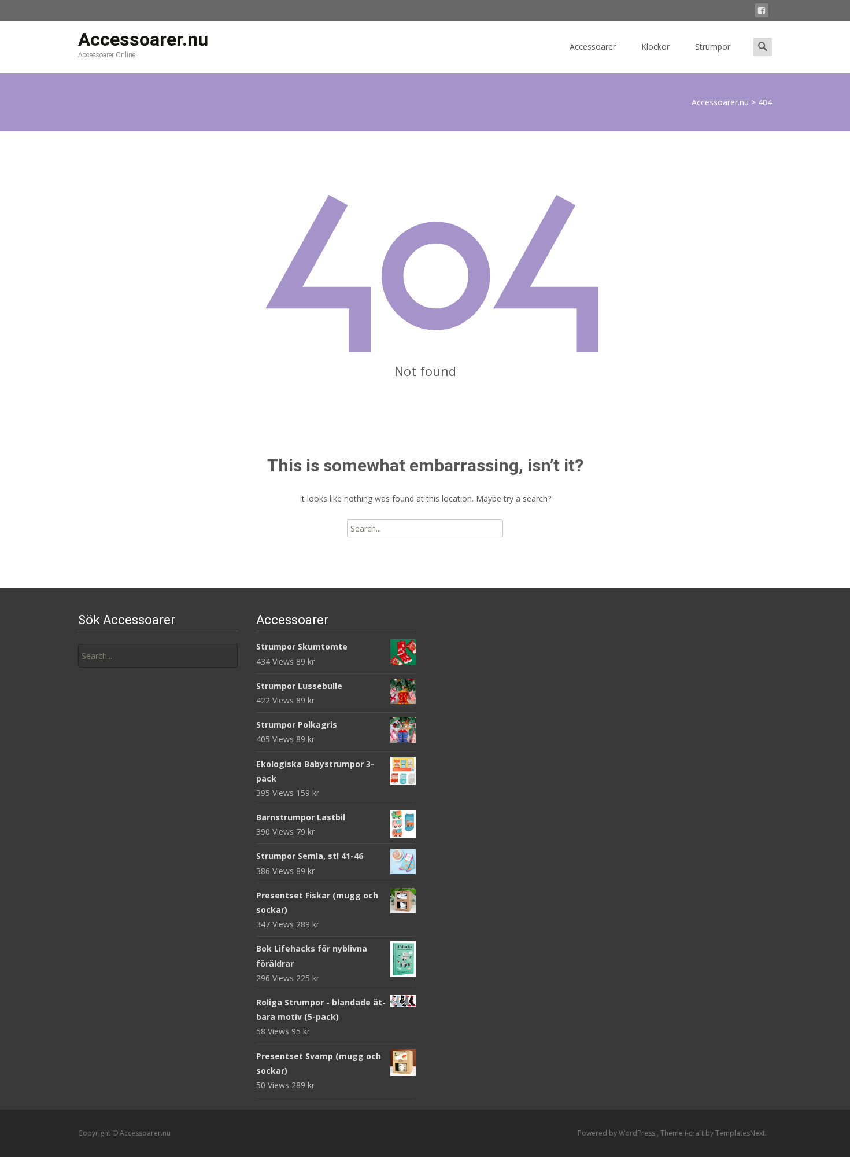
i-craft (695, 1133)
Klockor (655, 46)
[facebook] (761, 12)
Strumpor (712, 46)
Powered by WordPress (617, 1133)
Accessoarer (593, 46)
